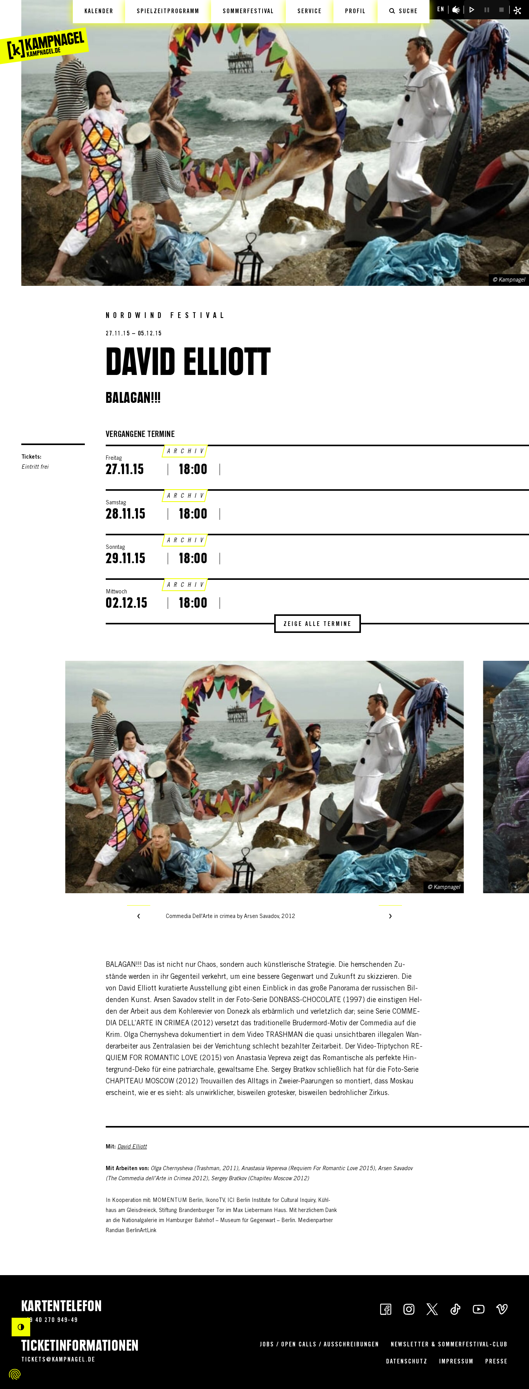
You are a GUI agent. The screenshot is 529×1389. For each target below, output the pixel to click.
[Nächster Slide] (390, 916)
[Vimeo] (502, 1308)
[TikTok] (455, 1308)
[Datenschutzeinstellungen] (15, 1374)
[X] (432, 1308)
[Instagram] (409, 1308)
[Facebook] (386, 1308)
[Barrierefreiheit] (456, 9)
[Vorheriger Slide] (138, 916)
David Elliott (132, 1147)
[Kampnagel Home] (44, 32)
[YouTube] (478, 1308)
